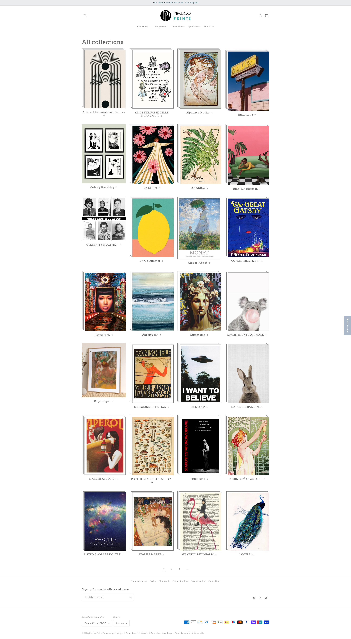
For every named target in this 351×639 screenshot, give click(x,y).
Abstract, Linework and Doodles (104, 112)
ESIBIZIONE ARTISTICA (150, 407)
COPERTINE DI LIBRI (245, 260)
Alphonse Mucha (197, 112)
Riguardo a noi (139, 581)
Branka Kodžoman (245, 188)
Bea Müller (149, 188)
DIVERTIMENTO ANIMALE (245, 334)
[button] (85, 15)
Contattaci (214, 581)
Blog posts (164, 581)
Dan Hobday (150, 334)
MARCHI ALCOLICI (102, 478)
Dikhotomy (197, 334)
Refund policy (180, 581)
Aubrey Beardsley (102, 187)
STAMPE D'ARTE (150, 554)
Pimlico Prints (95, 633)
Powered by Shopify (112, 633)
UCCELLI (245, 554)
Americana (245, 114)
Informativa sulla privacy (160, 633)
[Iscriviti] (130, 597)
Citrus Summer (150, 260)
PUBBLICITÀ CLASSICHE (246, 479)
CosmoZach (102, 335)
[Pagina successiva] (187, 569)
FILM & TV (197, 407)
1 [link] (163, 569)
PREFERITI (197, 479)
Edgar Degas (102, 401)
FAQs (153, 581)
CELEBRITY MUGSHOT (102, 244)
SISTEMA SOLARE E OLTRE (102, 554)
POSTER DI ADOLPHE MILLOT (151, 479)
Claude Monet (197, 262)
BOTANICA (197, 188)
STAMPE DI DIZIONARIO (197, 554)
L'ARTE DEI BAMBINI (245, 407)
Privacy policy (198, 581)
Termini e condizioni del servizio (189, 633)
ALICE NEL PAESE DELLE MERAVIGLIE (151, 114)
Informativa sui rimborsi (135, 633)
